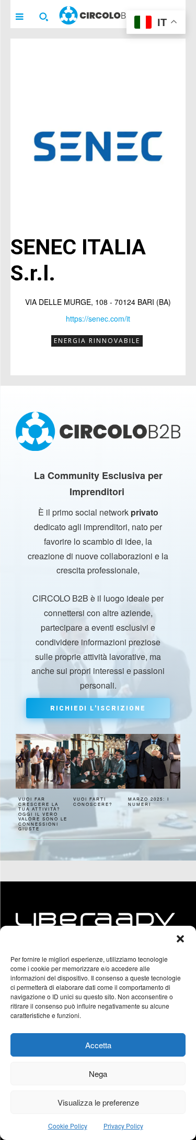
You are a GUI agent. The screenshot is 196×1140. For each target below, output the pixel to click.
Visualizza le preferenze (98, 1102)
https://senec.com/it (98, 318)
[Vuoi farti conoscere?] (98, 761)
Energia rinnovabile (97, 340)
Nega (98, 1073)
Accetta (98, 1044)
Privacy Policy (123, 1125)
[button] (180, 939)
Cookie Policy (67, 1125)
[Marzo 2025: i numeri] (152, 761)
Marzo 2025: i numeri (148, 801)
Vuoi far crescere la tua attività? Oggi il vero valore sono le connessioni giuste (42, 814)
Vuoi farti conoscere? (92, 801)
